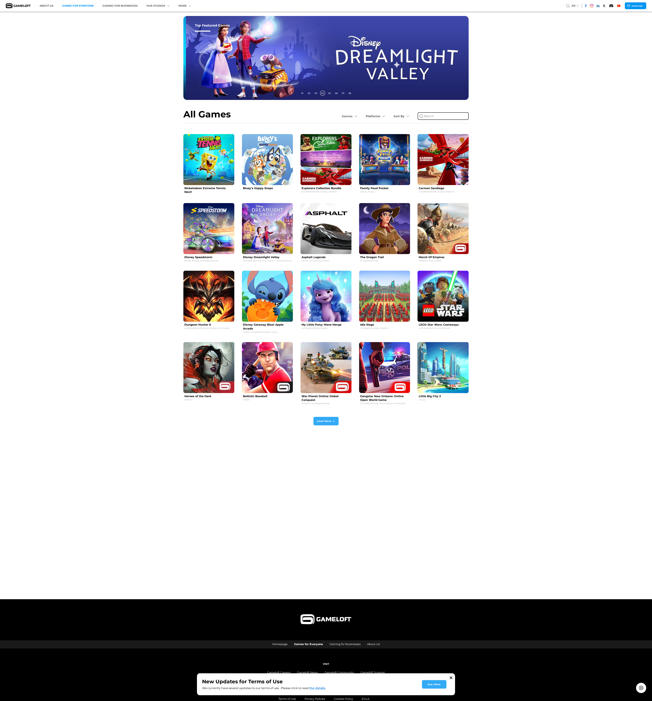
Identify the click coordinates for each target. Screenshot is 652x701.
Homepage (280, 644)
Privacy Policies (315, 698)
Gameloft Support (372, 672)
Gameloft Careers (279, 672)
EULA (365, 698)
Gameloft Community (339, 672)
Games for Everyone (78, 5)
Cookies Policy (343, 698)
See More (434, 684)
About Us (46, 5)
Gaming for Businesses (120, 5)
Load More (324, 421)
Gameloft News (307, 672)
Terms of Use (287, 698)
